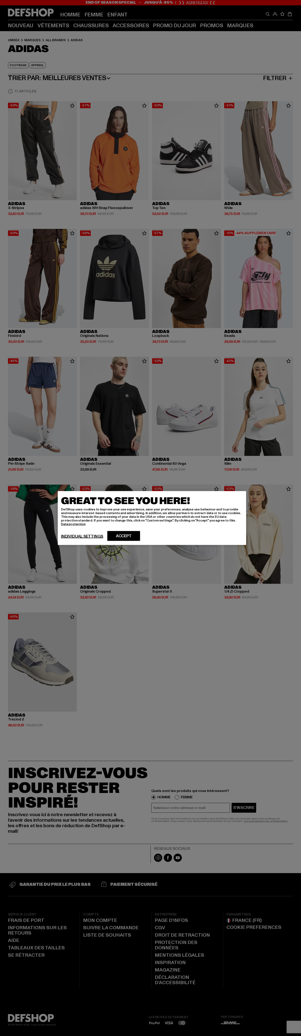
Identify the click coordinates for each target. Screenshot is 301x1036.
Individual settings (82, 536)
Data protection (73, 524)
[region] (152, 518)
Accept (124, 536)
